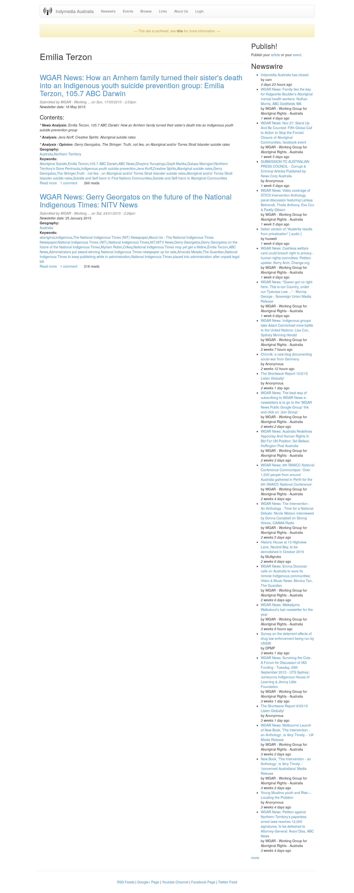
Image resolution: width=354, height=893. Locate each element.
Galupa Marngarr (200, 163)
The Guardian (213, 251)
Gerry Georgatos (187, 242)
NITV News (164, 242)
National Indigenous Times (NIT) (82, 242)
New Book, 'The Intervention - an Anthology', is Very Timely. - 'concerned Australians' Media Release (286, 766)
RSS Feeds (125, 882)
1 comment (68, 182)
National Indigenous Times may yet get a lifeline (169, 247)
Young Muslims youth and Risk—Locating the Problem (286, 795)
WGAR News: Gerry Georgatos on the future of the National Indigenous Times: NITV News (136, 200)
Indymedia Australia (75, 11)
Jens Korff (144, 168)
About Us (181, 11)
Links (163, 11)
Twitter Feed (227, 882)
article (275, 54)
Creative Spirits (164, 168)
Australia (46, 154)
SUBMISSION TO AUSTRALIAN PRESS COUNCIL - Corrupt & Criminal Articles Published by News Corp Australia (285, 168)
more (255, 857)
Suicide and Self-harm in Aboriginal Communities (190, 178)
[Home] (50, 11)
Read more (48, 182)
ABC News (126, 163)
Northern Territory (67, 154)
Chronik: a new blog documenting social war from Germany (286, 356)
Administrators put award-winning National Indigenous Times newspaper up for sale (113, 251)
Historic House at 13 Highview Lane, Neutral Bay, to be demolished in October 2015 (283, 547)
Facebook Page (203, 882)
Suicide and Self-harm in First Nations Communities (112, 178)
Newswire (108, 11)
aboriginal (47, 237)
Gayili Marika (176, 163)
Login (199, 11)
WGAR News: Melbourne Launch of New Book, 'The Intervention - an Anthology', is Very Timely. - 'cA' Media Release (287, 732)
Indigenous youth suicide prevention (108, 168)
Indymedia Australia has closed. (285, 74)
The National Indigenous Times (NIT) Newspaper (110, 237)
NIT (152, 242)
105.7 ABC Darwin (104, 163)
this (180, 30)
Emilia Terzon (78, 163)
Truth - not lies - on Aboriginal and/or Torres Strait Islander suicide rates (131, 173)
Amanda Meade (189, 251)
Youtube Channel (175, 882)
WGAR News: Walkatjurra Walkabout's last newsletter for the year (287, 609)
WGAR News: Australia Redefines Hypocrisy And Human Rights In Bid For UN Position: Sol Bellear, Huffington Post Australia (286, 438)
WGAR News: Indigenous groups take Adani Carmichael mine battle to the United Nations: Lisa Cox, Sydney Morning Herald (287, 327)
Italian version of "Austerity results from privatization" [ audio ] (286, 231)
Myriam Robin (111, 247)
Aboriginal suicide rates (194, 168)
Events (128, 11)
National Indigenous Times (128, 242)
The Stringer (66, 173)
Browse (146, 11)
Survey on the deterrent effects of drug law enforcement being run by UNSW (287, 638)
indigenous (64, 237)
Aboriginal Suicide (53, 163)
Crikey (127, 247)
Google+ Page (148, 882)
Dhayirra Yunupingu (151, 163)
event (297, 54)
